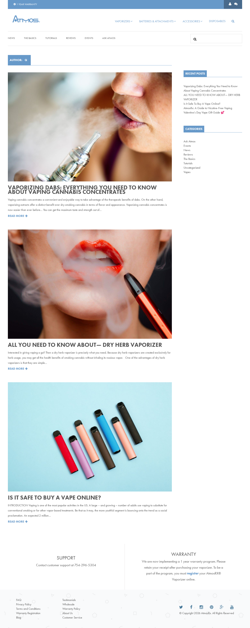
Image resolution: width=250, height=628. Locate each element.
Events (89, 38)
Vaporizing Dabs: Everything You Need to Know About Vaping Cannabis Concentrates (82, 190)
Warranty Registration (28, 613)
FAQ (18, 600)
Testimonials (69, 600)
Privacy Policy (23, 604)
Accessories (191, 21)
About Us (67, 613)
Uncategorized (192, 168)
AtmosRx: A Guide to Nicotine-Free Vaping (208, 108)
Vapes (187, 172)
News (11, 38)
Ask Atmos (108, 38)
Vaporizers (122, 21)
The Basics (30, 38)
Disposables (217, 21)
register (193, 573)
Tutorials (51, 38)
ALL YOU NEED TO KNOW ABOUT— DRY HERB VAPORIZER (85, 345)
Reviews (71, 38)
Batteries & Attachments (156, 21)
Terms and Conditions (28, 609)
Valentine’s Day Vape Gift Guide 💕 (204, 112)
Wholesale (68, 604)
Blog (18, 617)
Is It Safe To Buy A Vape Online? (54, 497)
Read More (16, 216)
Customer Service (72, 617)
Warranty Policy (71, 609)
